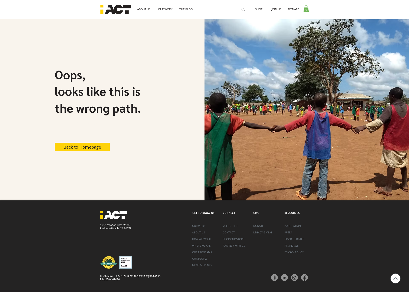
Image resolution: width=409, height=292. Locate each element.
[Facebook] (304, 277)
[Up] (395, 278)
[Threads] (274, 277)
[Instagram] (294, 277)
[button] (306, 8)
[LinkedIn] (284, 277)
